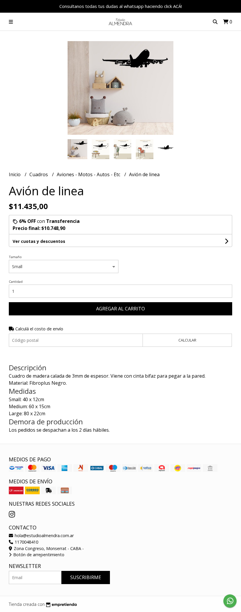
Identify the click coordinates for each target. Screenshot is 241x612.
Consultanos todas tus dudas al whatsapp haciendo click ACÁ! (120, 6)
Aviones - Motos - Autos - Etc (89, 174)
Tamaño (15, 257)
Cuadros (39, 174)
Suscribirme (85, 577)
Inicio (15, 174)
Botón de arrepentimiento (38, 554)
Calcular (187, 340)
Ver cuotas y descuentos (39, 241)
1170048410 (26, 542)
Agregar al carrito (120, 308)
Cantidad (16, 281)
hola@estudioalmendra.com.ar (44, 535)
